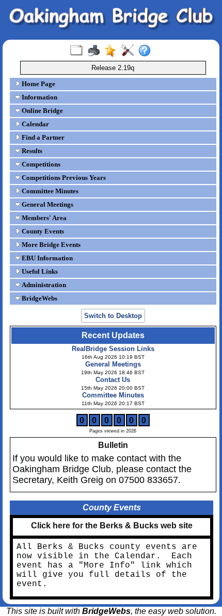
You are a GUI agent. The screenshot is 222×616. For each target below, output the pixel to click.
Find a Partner (42, 137)
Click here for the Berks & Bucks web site (112, 525)
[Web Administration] (129, 51)
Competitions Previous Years (63, 177)
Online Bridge (41, 110)
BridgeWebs (38, 298)
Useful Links (39, 271)
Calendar (34, 124)
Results (31, 151)
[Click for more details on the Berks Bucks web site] (111, 533)
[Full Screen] (78, 51)
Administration (43, 285)
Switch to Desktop (113, 316)
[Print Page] (95, 51)
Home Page (37, 84)
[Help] (146, 51)
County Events (42, 231)
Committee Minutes (49, 191)
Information (38, 97)
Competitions (40, 164)
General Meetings (46, 204)
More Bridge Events (50, 244)
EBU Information (46, 258)
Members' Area (43, 218)
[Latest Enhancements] (112, 51)
